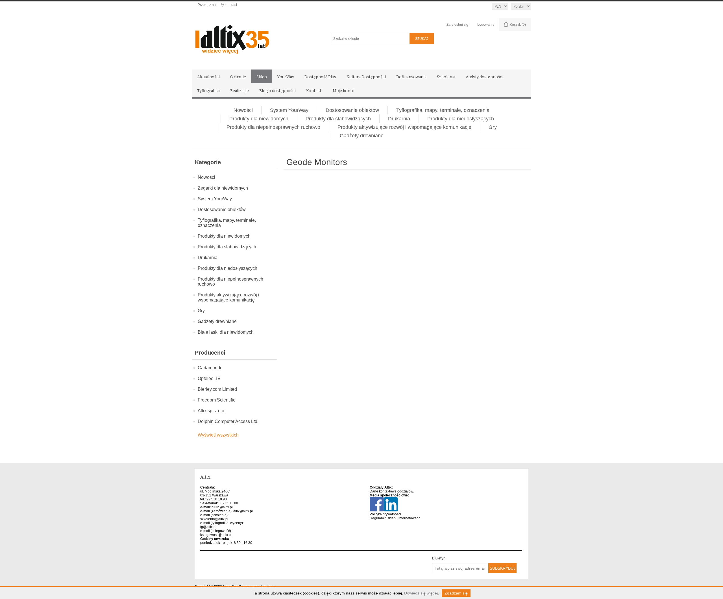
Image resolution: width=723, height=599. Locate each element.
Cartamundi (209, 367)
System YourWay (289, 110)
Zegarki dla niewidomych (223, 188)
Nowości (243, 110)
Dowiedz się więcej (421, 593)
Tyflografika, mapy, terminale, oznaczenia (442, 110)
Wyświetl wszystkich (218, 435)
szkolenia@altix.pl (214, 519)
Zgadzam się (456, 593)
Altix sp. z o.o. (211, 410)
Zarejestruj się (457, 25)
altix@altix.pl (243, 511)
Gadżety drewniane (362, 135)
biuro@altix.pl (222, 507)
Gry (493, 127)
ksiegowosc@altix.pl (216, 535)
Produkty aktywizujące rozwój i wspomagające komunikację (404, 127)
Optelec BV (209, 378)
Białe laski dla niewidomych (226, 332)
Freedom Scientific (216, 400)
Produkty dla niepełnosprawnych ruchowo (273, 127)
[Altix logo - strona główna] (256, 37)
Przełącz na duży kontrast (217, 5)
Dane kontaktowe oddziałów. (392, 491)
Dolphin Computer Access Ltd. (228, 421)
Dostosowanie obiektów (352, 110)
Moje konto (343, 90)
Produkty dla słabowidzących (338, 118)
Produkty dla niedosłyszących (460, 118)
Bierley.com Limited (217, 389)
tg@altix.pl (208, 527)
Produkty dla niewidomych (258, 118)
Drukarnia (399, 118)
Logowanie (486, 25)
